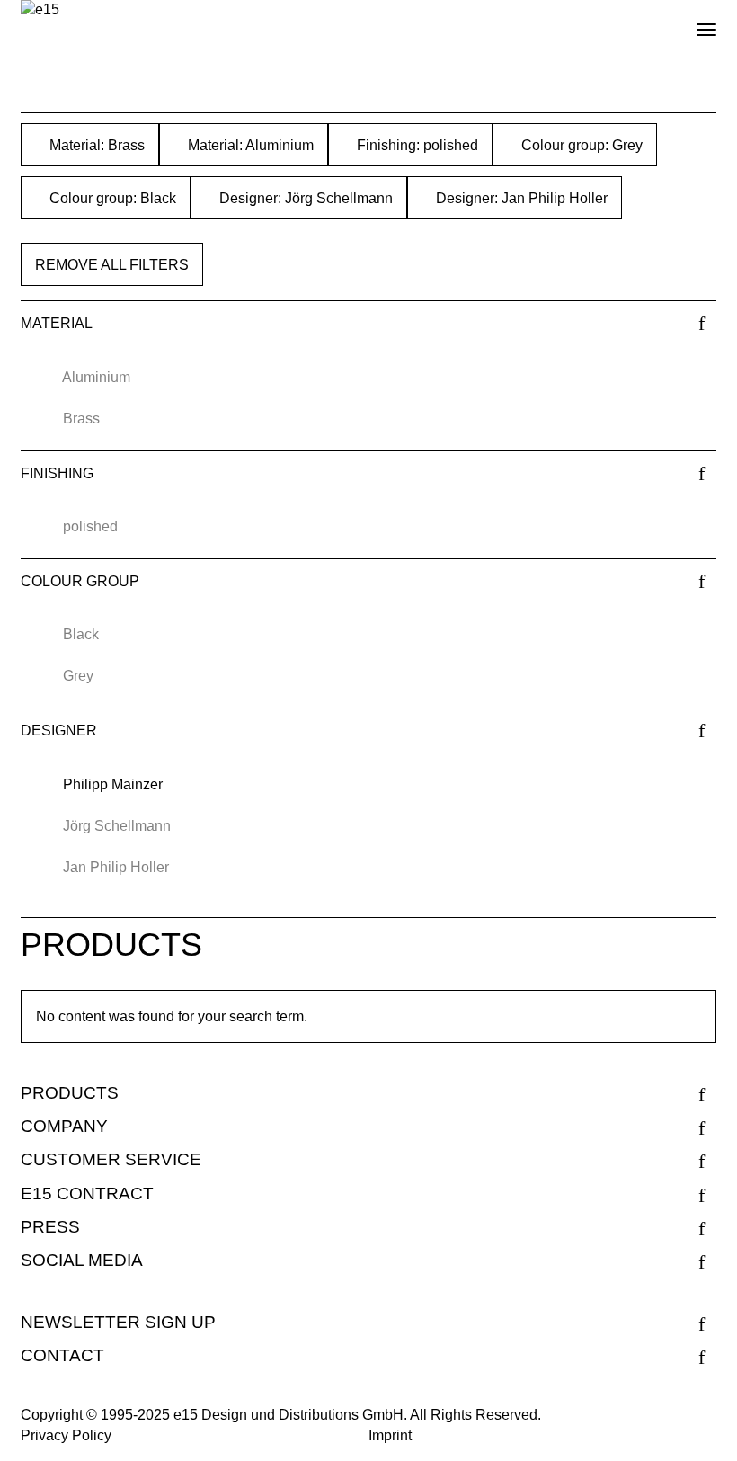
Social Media (82, 1260)
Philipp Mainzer (113, 784)
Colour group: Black (111, 198)
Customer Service (111, 1159)
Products (70, 1092)
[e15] (40, 10)
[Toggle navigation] (691, 22)
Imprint (390, 1435)
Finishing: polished (415, 145)
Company (64, 1126)
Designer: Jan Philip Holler (520, 198)
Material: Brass (95, 145)
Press (50, 1226)
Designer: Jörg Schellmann (304, 198)
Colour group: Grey (580, 145)
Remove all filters (112, 264)
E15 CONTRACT (87, 1193)
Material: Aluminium (249, 145)
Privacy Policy (66, 1435)
